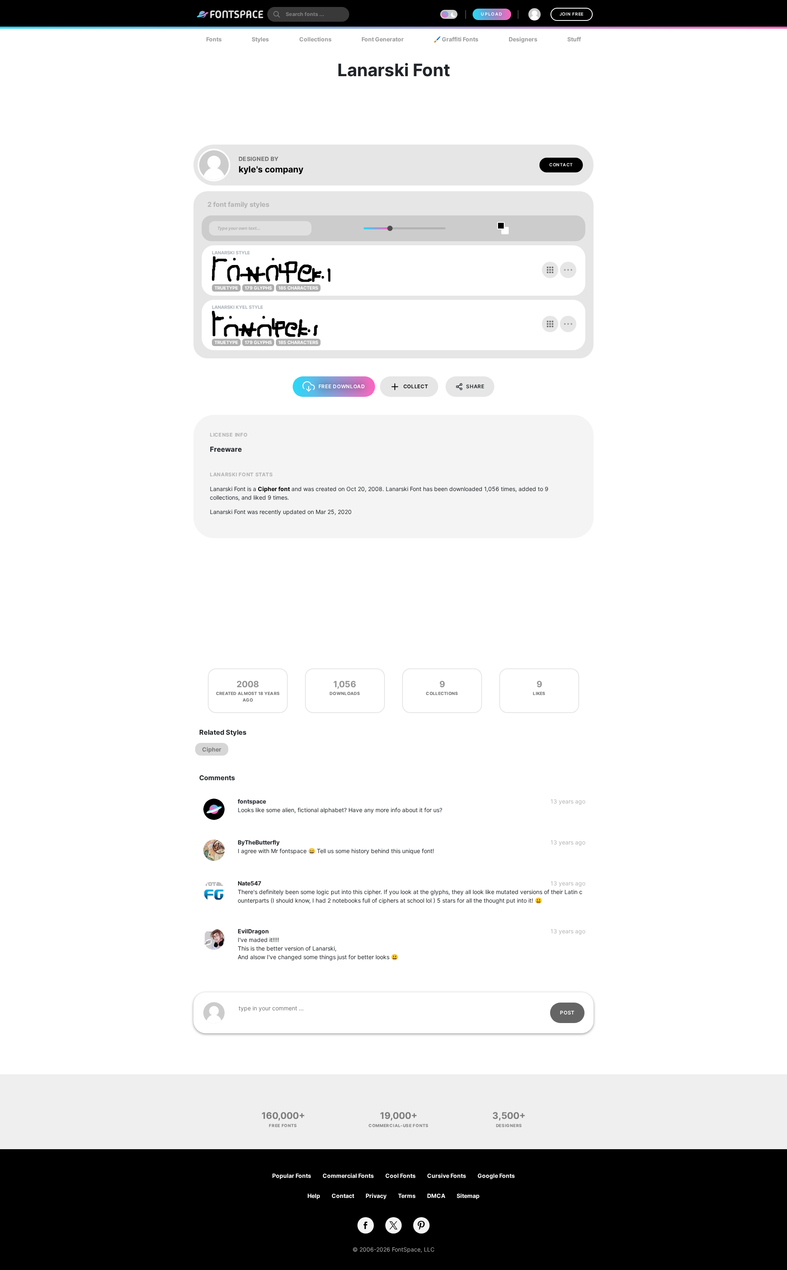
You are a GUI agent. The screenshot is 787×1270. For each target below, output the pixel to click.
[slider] (389, 228)
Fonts (214, 39)
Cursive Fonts (446, 1175)
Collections (315, 39)
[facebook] (365, 1225)
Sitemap (468, 1195)
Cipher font (274, 488)
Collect (415, 386)
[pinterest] (421, 1225)
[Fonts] (230, 14)
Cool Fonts (400, 1175)
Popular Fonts (291, 1175)
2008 (248, 684)
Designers (523, 39)
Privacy (376, 1195)
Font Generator (383, 39)
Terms (407, 1195)
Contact (561, 165)
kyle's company (271, 169)
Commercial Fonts (348, 1175)
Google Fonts (496, 1175)
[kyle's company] (218, 165)
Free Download (341, 386)
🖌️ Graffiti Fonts (456, 39)
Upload (492, 14)
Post (567, 1013)
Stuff (574, 39)
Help (313, 1195)
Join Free (572, 14)
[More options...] (568, 270)
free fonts (283, 1125)
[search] (308, 14)
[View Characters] (550, 270)
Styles (260, 39)
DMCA (436, 1195)
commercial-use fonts (398, 1125)
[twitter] (393, 1225)
